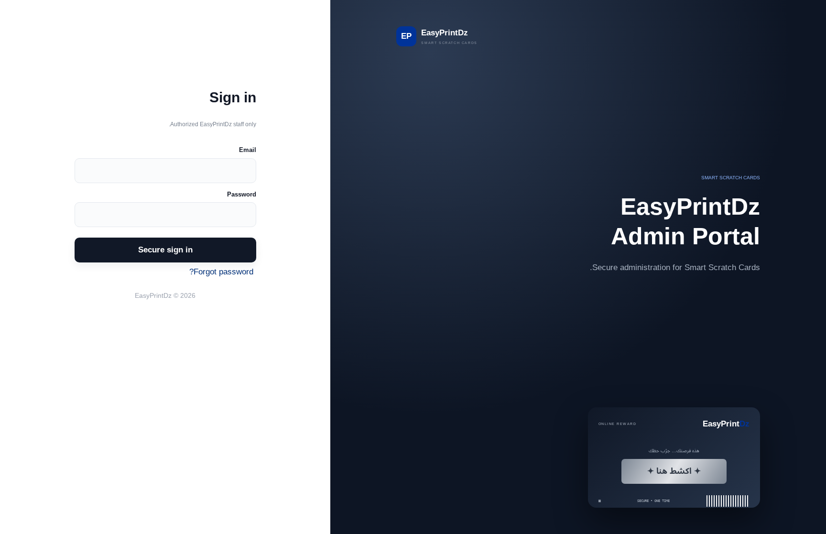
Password (241, 194)
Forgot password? (221, 271)
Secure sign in (165, 249)
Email (247, 149)
